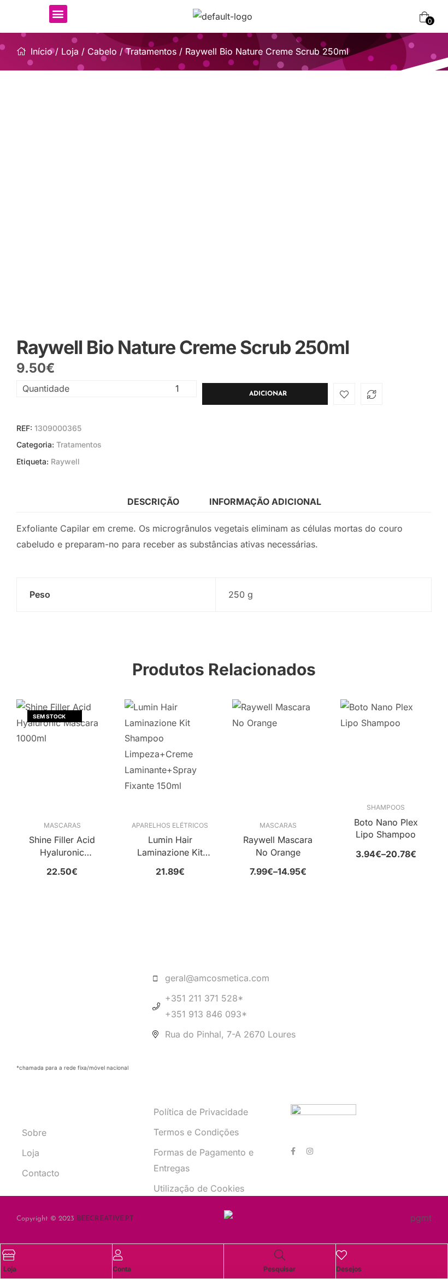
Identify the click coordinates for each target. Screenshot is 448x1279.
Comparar (371, 394)
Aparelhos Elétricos (170, 825)
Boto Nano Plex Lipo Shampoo (386, 828)
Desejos (349, 1269)
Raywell (65, 461)
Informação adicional (265, 501)
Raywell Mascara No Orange (278, 845)
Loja (70, 51)
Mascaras (62, 825)
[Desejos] (341, 1254)
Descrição (153, 501)
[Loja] (8, 1254)
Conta (122, 1269)
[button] (58, 14)
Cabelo (102, 51)
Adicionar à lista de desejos (344, 394)
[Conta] (118, 1254)
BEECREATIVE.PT (105, 1218)
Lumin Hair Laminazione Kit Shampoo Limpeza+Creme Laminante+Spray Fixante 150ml (170, 846)
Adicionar (268, 394)
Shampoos (386, 807)
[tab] (153, 501)
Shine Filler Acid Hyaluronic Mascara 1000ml (62, 846)
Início (41, 51)
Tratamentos (151, 51)
